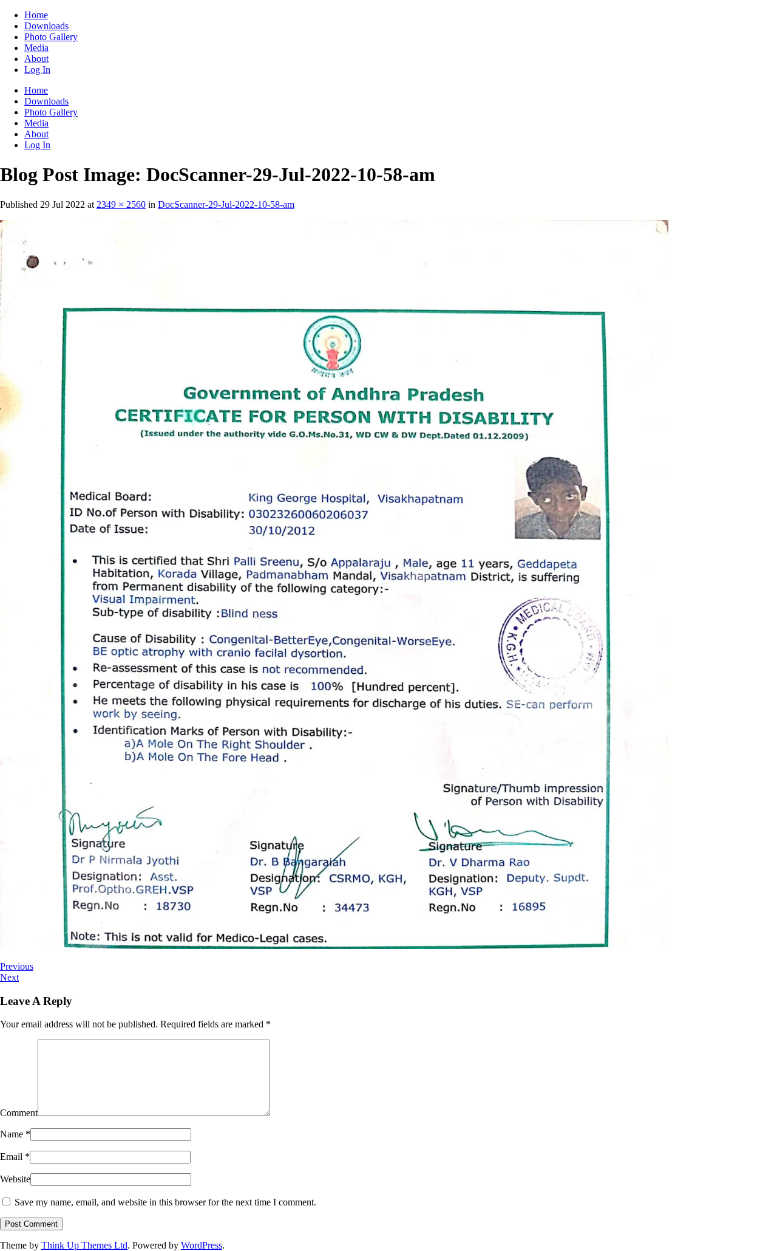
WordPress (201, 1245)
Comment (19, 1113)
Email (15, 1156)
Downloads (46, 26)
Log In (37, 69)
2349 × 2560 (121, 204)
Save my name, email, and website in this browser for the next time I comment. (165, 1202)
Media (36, 48)
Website (15, 1179)
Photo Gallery (51, 37)
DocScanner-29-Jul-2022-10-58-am (226, 204)
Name (15, 1134)
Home (36, 15)
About (36, 58)
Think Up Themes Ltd (84, 1245)
